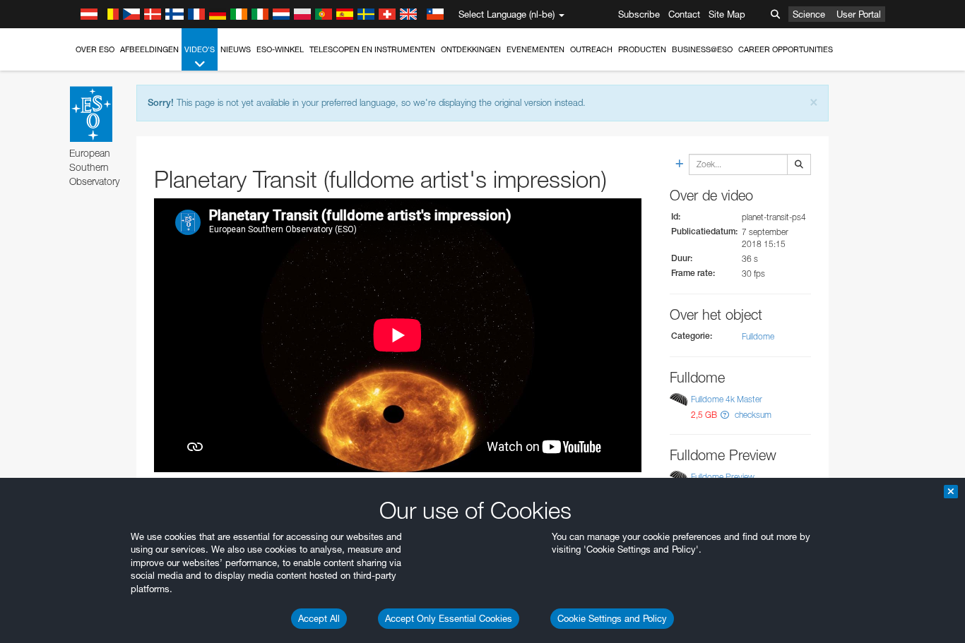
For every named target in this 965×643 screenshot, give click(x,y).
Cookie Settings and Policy (612, 618)
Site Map (727, 14)
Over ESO (95, 49)
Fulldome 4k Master (726, 400)
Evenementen (535, 49)
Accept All (319, 618)
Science (809, 14)
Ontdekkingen (471, 49)
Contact (684, 14)
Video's (199, 49)
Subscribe (639, 14)
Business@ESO (702, 49)
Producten (642, 49)
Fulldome (758, 336)
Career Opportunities (785, 49)
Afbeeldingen (149, 49)
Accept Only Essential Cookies (448, 618)
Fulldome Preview (722, 476)
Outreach (591, 49)
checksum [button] (752, 414)
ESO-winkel (280, 49)
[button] (725, 414)
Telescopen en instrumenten (372, 49)
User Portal (858, 14)
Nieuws (235, 49)
